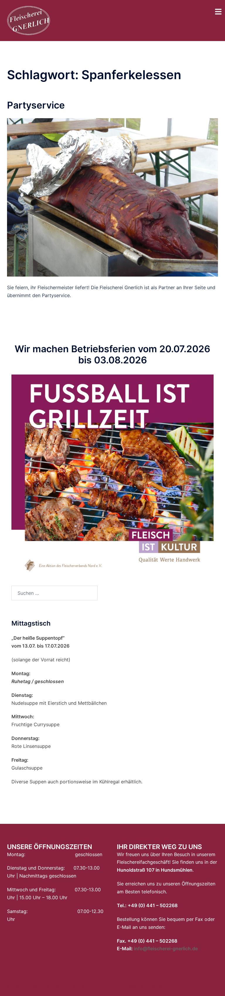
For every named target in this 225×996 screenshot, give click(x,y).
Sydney (167, 986)
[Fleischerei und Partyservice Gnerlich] (28, 20)
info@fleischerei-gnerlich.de (166, 948)
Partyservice (36, 105)
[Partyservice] (112, 197)
